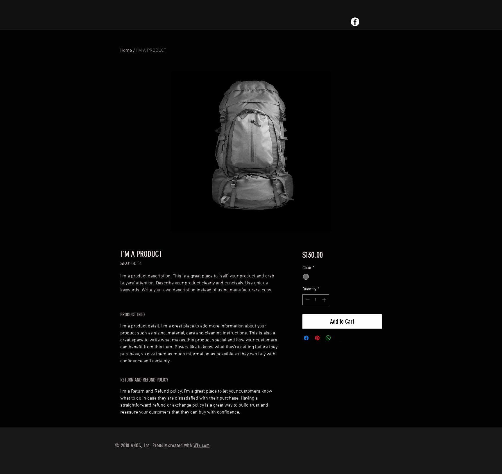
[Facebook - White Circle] (355, 21)
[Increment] (324, 300)
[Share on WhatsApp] (328, 337)
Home (126, 51)
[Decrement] (307, 300)
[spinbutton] (316, 300)
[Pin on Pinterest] (317, 337)
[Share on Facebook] (306, 337)
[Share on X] (339, 337)
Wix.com (201, 445)
